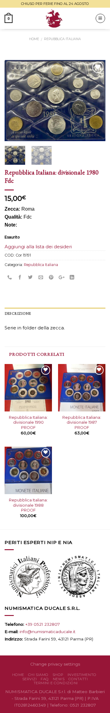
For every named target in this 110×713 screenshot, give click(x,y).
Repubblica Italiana (62, 39)
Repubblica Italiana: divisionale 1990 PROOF (28, 422)
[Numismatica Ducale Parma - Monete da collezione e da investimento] (54, 18)
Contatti (78, 679)
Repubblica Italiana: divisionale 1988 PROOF (28, 505)
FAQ (45, 679)
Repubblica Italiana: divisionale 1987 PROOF (81, 422)
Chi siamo (38, 675)
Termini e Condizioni (56, 683)
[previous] (14, 100)
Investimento (82, 675)
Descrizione (18, 313)
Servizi (29, 679)
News (58, 679)
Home (34, 39)
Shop (58, 675)
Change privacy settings (55, 664)
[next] (95, 100)
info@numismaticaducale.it (47, 631)
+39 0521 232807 (42, 624)
